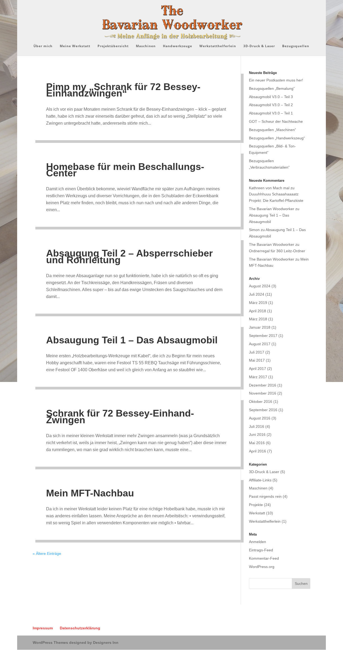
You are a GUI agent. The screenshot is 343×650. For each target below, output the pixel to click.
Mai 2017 (257, 360)
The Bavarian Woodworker (271, 209)
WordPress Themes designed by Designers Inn (75, 642)
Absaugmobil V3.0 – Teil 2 (271, 105)
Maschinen (146, 46)
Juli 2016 (256, 426)
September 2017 (263, 335)
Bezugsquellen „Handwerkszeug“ (277, 138)
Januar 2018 (259, 327)
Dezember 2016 (262, 385)
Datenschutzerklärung (80, 628)
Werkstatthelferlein (217, 46)
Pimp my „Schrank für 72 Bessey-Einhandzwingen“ (123, 90)
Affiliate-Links (260, 480)
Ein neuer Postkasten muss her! (276, 80)
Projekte (256, 505)
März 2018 (258, 319)
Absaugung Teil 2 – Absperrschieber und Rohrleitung (129, 256)
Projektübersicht (113, 46)
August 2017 (259, 344)
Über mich (43, 46)
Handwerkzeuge (177, 46)
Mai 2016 (257, 443)
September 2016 (263, 410)
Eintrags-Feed (261, 550)
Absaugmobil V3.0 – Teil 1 (271, 113)
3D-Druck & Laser (259, 46)
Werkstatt (257, 513)
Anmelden (257, 542)
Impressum (43, 628)
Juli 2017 (256, 352)
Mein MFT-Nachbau (90, 493)
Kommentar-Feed (264, 558)
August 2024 (259, 286)
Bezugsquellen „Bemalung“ (272, 88)
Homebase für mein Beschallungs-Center (125, 170)
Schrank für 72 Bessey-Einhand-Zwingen (120, 416)
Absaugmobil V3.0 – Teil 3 (271, 97)
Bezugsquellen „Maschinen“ (272, 130)
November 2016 (262, 393)
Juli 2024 (256, 294)
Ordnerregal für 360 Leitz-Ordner (277, 251)
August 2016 (259, 418)
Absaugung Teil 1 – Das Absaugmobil (132, 340)
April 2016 (257, 451)
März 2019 (258, 302)
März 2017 (258, 377)
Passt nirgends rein (265, 496)
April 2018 (257, 311)
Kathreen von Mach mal (269, 188)
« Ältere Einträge (47, 553)
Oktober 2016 (260, 401)
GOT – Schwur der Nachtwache (276, 121)
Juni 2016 (257, 434)
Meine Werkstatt (75, 46)
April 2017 (257, 368)
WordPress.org (261, 566)
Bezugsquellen (295, 46)
